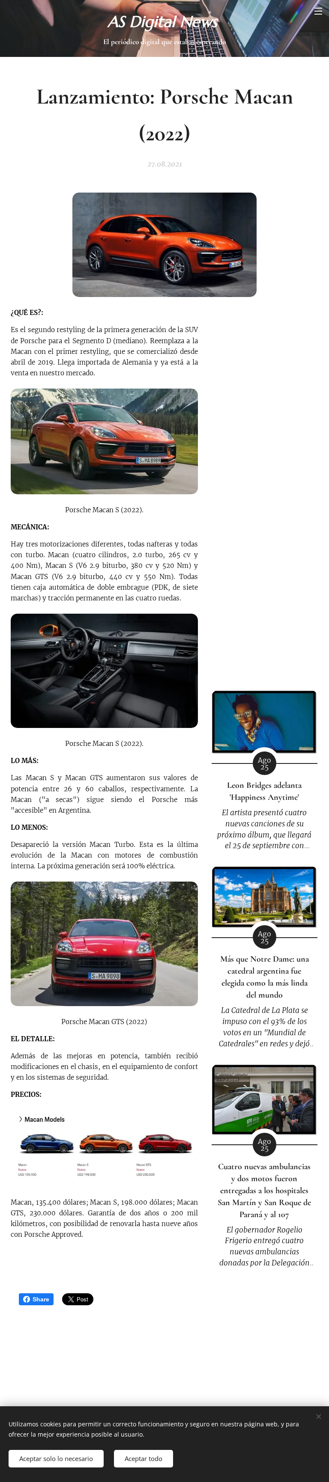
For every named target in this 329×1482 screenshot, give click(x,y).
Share (41, 1299)
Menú (318, 10)
